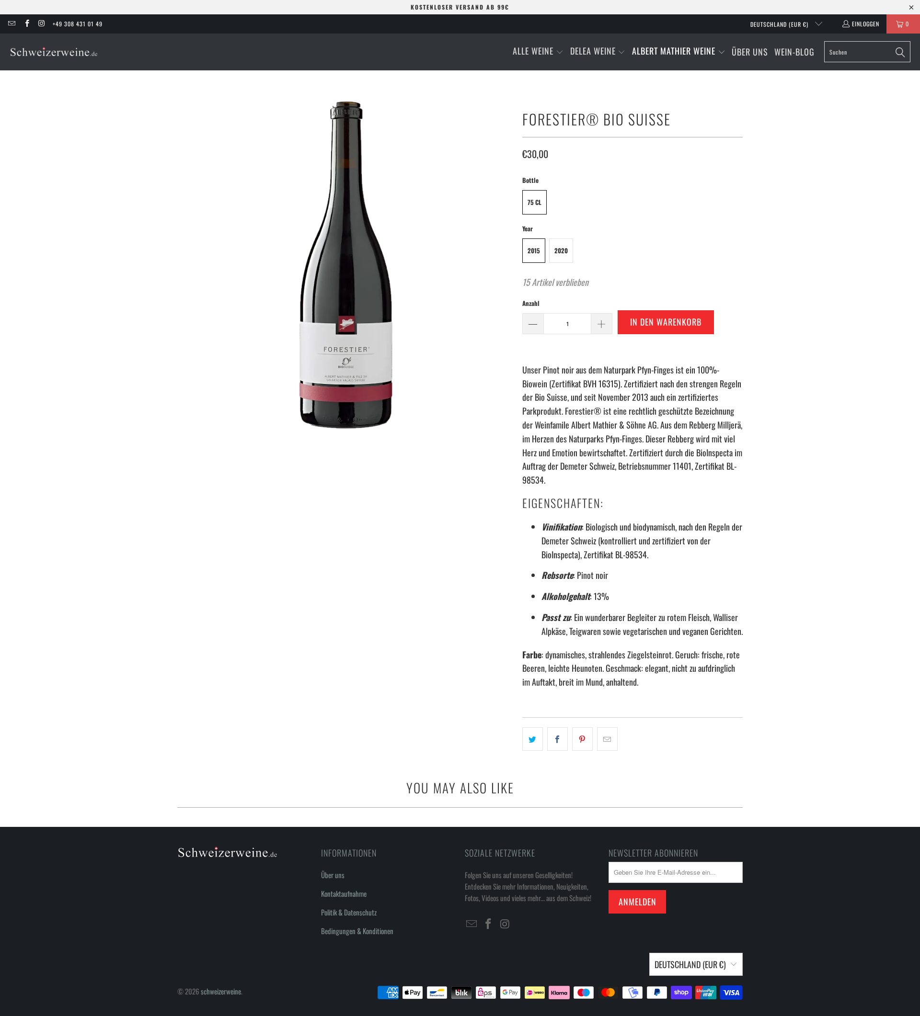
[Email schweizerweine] (11, 24)
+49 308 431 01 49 (78, 24)
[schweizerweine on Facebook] (26, 24)
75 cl (534, 202)
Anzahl (531, 303)
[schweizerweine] (54, 52)
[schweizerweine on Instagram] (41, 24)
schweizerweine (221, 991)
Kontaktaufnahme (344, 893)
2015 (534, 250)
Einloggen (865, 24)
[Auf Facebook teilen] (557, 739)
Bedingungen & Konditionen (357, 931)
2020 (561, 250)
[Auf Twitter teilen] (532, 739)
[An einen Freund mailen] (607, 739)
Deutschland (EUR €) (780, 24)
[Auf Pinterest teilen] (582, 739)
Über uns (333, 874)
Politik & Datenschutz (349, 912)
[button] (538, 52)
